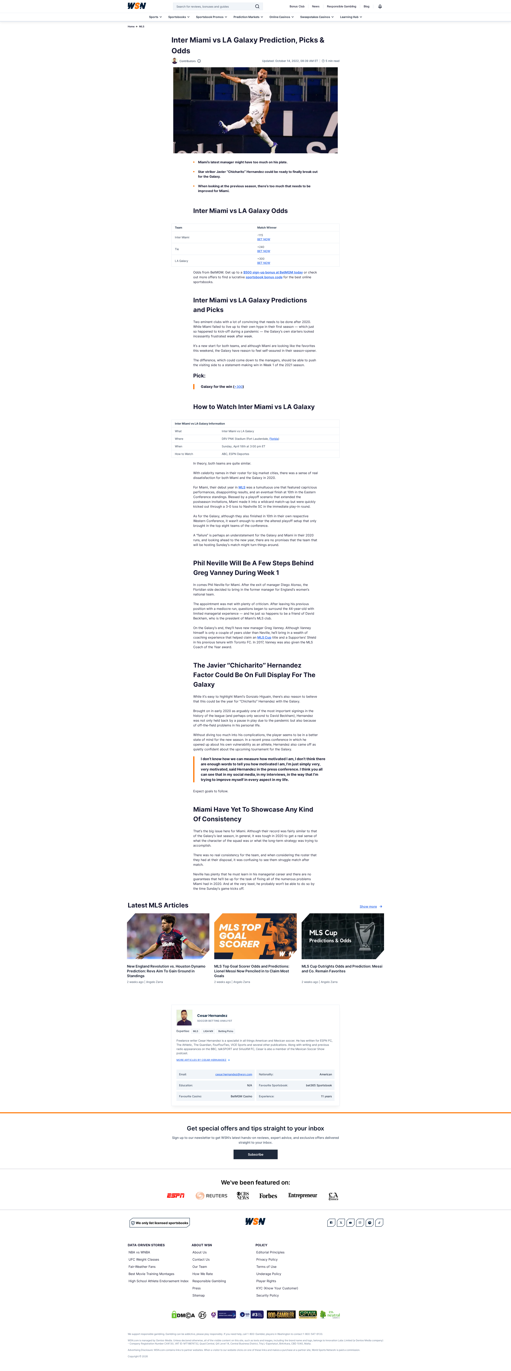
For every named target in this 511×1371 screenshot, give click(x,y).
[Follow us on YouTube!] (351, 1223)
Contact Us (201, 1259)
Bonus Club (297, 6)
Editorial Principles (270, 1252)
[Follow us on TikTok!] (379, 1223)
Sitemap (198, 1295)
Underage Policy (268, 1274)
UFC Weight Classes (144, 1259)
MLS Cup (264, 637)
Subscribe (255, 1154)
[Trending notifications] (380, 6)
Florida (273, 438)
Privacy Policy (267, 1259)
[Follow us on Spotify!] (370, 1223)
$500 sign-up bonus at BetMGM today (273, 272)
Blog (366, 6)
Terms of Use (266, 1267)
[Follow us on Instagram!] (360, 1223)
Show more (368, 906)
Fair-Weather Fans (142, 1267)
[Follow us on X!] (341, 1223)
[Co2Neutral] (330, 1314)
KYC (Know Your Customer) (277, 1288)
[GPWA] (308, 1314)
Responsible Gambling (341, 6)
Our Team (199, 1267)
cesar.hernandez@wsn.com (233, 1074)
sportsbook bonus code (264, 277)
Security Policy (267, 1295)
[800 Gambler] (281, 1314)
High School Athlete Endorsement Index (159, 1281)
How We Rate (202, 1274)
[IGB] (223, 1314)
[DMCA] (183, 1314)
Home (131, 26)
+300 (238, 387)
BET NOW (263, 239)
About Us (199, 1252)
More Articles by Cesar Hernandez (201, 1059)
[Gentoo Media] (251, 1314)
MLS (141, 26)
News (316, 6)
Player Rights (266, 1281)
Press (196, 1288)
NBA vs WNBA (139, 1252)
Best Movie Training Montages (151, 1274)
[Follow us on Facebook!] (331, 1223)
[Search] (257, 6)
